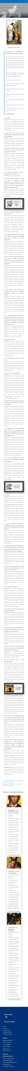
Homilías (5, 1028)
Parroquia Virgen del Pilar (8, 1058)
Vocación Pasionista (7, 1034)
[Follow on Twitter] (9, 1017)
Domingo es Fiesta (7, 1032)
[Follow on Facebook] (6, 1017)
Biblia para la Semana (7, 1040)
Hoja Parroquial (6, 1030)
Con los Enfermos (7, 1044)
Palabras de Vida (6, 1050)
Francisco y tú (6, 1048)
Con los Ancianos (7, 1042)
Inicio (4, 1026)
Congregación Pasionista (8, 1066)
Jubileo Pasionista (7, 1064)
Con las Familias (6, 1046)
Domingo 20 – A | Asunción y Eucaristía (13, 929)
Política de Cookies (9, 1021)
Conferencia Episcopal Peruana (10, 1062)
